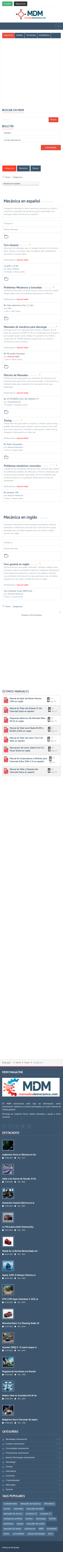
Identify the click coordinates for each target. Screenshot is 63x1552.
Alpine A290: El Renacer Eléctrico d (19, 1275)
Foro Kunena (36, 615)
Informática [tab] (44, 35)
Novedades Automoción (16, 1439)
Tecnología (11, 1462)
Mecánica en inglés (20, 517)
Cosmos (9, 1466)
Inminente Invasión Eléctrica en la (18, 1203)
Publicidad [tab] (8, 35)
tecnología (41, 1519)
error (50, 1534)
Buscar (53, 119)
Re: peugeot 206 (11, 492)
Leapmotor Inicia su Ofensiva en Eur (19, 1154)
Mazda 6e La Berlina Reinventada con (20, 1251)
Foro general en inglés (16, 564)
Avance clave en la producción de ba (19, 1395)
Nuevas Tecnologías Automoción (20, 1457)
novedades (52, 1529)
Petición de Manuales (16, 375)
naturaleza (18, 1509)
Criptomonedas (12, 1480)
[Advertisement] (31, 70)
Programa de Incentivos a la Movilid (19, 1371)
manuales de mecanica (31, 1504)
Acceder (7, 4)
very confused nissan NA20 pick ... (19, 591)
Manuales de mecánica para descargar (25, 327)
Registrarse (20, 4)
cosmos (7, 1509)
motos (6, 1534)
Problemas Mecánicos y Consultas (23, 287)
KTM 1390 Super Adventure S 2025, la (20, 1299)
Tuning (8, 420)
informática (49, 1504)
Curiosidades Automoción (17, 1448)
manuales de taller (35, 1509)
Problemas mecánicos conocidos (22, 466)
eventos (29, 1519)
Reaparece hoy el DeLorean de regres (20, 1419)
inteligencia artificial (13, 1519)
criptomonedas (10, 1504)
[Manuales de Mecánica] (31, 14)
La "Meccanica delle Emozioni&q (17, 1227)
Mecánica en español (22, 201)
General (9, 1489)
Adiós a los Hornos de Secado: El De (19, 1179)
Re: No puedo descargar (14, 354)
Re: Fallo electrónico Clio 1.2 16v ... (19, 305)
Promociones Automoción (17, 1453)
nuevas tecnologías (36, 1534)
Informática (11, 1471)
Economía (10, 1476)
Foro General (11, 245)
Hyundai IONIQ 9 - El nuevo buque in (19, 1347)
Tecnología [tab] (31, 35)
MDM (41, 1529)
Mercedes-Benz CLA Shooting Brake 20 (20, 1323)
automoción (30, 1529)
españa (20, 1524)
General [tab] (19, 35)
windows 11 (45, 1514)
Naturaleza (10, 1485)
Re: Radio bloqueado (13, 444)
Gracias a (25, 615)
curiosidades (18, 1534)
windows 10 (31, 1514)
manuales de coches (36, 1524)
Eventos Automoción (15, 1444)
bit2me (52, 1519)
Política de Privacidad (10, 1548)
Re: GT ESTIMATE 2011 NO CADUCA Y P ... (22, 399)
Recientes (23, 168)
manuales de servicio (13, 1514)
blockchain (8, 1524)
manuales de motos (12, 1529)
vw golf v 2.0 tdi (11, 266)
